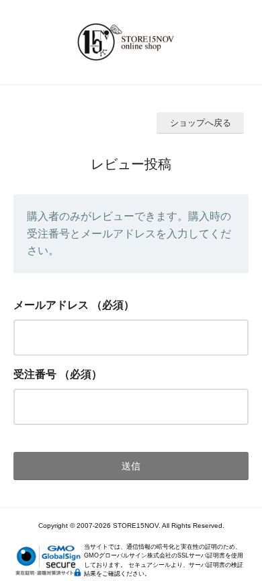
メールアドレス (51, 305)
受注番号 (34, 374)
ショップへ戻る (200, 123)
